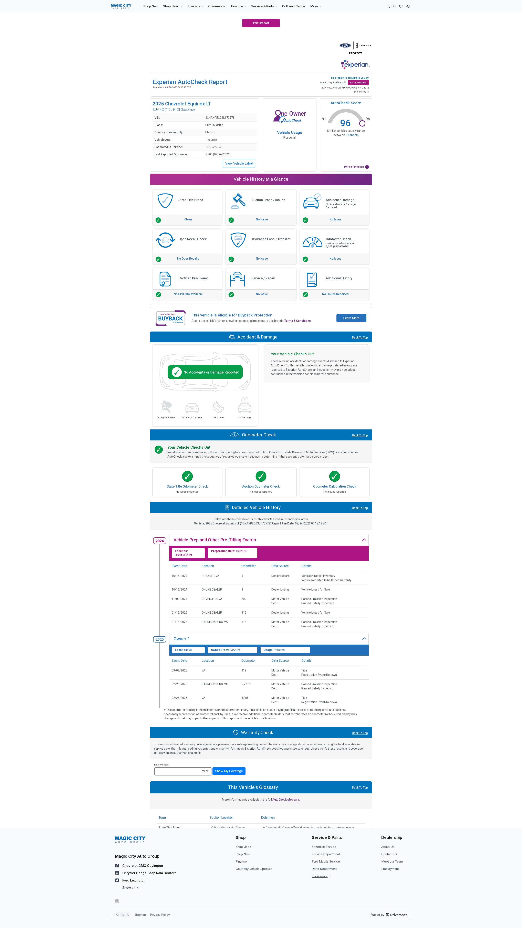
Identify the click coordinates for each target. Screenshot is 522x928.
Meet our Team (392, 861)
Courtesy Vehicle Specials (254, 869)
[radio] (117, 914)
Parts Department (324, 869)
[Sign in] (408, 6)
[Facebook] (117, 866)
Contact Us (389, 854)
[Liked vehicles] (401, 6)
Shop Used (243, 847)
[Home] (121, 6)
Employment (390, 869)
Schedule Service (324, 847)
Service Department (326, 854)
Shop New (243, 854)
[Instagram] (117, 901)
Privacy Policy (160, 914)
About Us (387, 847)
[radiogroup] (122, 914)
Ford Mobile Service (326, 861)
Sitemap (140, 914)
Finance (241, 861)
